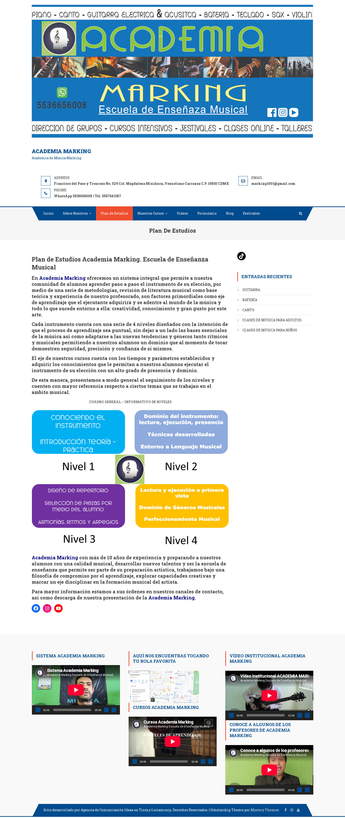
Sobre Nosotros (75, 213)
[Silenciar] (106, 710)
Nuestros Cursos (151, 213)
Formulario (207, 213)
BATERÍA (249, 300)
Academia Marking (61, 151)
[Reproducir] (38, 710)
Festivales (251, 213)
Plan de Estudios (114, 213)
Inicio (48, 213)
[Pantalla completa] (113, 710)
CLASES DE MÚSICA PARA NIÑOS (269, 330)
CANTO (248, 310)
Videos (182, 213)
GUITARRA (251, 290)
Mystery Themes (265, 810)
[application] (76, 690)
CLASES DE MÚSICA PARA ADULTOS (272, 320)
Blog (230, 213)
